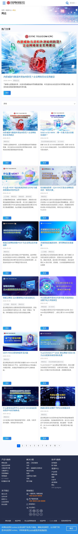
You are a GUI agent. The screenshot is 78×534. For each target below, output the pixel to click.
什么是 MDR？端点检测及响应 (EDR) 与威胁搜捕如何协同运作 (20, 189)
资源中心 (9, 10)
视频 (52, 477)
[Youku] (41, 514)
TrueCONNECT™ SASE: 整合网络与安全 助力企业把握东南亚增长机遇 (57, 354)
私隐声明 (43, 521)
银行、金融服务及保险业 (34, 468)
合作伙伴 (4, 496)
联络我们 (30, 491)
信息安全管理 (6, 465)
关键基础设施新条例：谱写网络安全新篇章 (56, 244)
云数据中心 (5, 471)
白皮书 (53, 480)
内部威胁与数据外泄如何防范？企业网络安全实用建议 (29, 77)
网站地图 (8, 521)
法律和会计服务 (31, 476)
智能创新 (21, 196)
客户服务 (54, 465)
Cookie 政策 (53, 521)
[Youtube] (30, 514)
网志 (14, 10)
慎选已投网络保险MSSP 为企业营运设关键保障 (20, 244)
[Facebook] (30, 510)
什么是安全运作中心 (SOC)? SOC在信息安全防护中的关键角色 (20, 409)
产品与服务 (6, 460)
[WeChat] (34, 514)
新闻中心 (4, 499)
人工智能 (6, 196)
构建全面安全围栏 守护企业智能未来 (55, 408)
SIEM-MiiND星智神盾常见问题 (15, 353)
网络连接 (44, 307)
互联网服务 (5, 473)
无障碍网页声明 (66, 521)
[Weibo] (37, 514)
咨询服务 (54, 463)
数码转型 (28, 196)
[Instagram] (41, 510)
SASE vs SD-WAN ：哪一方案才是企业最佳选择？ (57, 134)
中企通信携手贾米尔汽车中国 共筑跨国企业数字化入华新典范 (57, 299)
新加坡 (72, 3)
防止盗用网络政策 (30, 521)
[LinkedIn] (34, 510)
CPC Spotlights (56, 487)
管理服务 (4, 476)
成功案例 (54, 482)
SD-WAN (61, 141)
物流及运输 (30, 471)
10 (55, 446)
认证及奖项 (5, 502)
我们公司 (4, 494)
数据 (13, 304)
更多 (7, 93)
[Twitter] (37, 510)
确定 (71, 528)
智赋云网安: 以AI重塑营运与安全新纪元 (19, 298)
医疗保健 (29, 481)
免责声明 (18, 521)
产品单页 (54, 472)
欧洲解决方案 (6, 481)
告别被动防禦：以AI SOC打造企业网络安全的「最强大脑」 (57, 189)
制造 (28, 473)
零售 (28, 478)
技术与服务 (56, 460)
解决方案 (30, 460)
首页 (3, 10)
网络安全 (16, 80)
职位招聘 (4, 504)
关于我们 (5, 491)
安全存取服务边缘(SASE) (48, 141)
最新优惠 (54, 474)
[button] (4, 3)
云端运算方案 (6, 468)
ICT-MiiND (5, 478)
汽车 (28, 465)
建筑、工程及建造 (32, 463)
